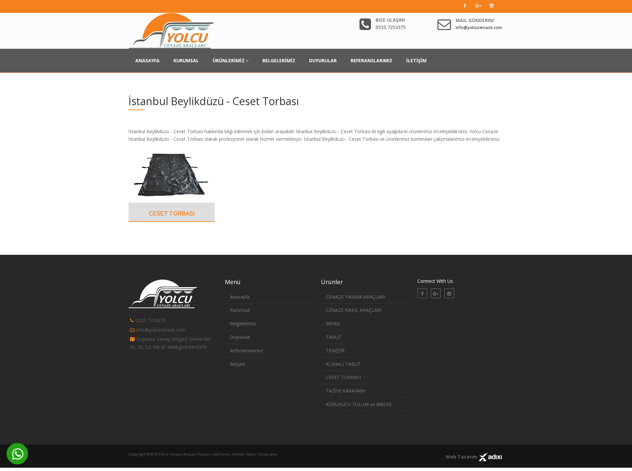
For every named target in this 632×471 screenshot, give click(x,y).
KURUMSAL (186, 60)
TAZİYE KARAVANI (345, 391)
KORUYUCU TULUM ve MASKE (359, 404)
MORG (333, 323)
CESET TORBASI (172, 213)
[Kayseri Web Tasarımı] (490, 457)
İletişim (237, 364)
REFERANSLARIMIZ (371, 60)
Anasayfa (240, 297)
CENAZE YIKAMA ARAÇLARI (355, 297)
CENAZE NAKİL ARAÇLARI (354, 310)
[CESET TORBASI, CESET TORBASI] (171, 174)
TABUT (333, 337)
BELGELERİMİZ (278, 60)
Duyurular (240, 337)
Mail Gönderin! (475, 20)
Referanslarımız (246, 350)
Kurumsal (240, 310)
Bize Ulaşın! (390, 20)
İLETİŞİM (416, 60)
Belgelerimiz (243, 323)
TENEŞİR (335, 350)
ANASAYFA (147, 60)
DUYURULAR (323, 60)
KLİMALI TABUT (343, 364)
